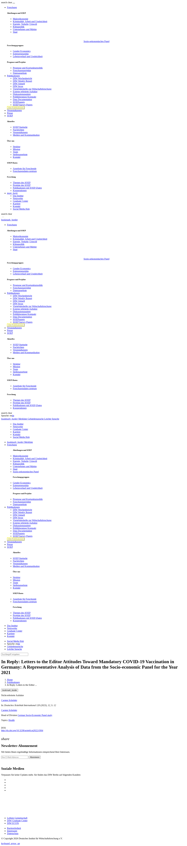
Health (11, 720)
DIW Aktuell (19, 83)
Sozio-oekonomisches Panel (96, 41)
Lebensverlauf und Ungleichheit (28, 56)
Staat (15, 32)
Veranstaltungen (14, 110)
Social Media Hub (21, 209)
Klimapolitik (18, 26)
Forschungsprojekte (22, 70)
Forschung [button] (12, 7)
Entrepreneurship (21, 54)
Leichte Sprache (14, 649)
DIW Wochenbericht (22, 78)
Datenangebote (20, 73)
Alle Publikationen (15, 108)
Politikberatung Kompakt (24, 97)
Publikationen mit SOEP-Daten (27, 188)
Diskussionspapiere (22, 94)
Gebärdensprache (15, 646)
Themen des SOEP (22, 182)
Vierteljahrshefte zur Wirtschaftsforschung (32, 89)
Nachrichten (18, 130)
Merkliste (20, 442)
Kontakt (16, 157)
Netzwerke (18, 198)
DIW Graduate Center (17, 820)
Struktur (16, 146)
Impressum (12, 831)
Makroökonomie (20, 19)
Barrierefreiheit (14, 828)
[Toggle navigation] (14, 3)
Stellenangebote (20, 154)
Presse (10, 113)
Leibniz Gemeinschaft (17, 818)
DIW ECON (13, 823)
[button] (7, 2)
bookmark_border (9, 220)
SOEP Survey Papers (22, 104)
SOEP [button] (10, 115)
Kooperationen (20, 190)
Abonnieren (34, 757)
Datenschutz (12, 833)
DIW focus (18, 86)
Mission (16, 149)
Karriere (16, 203)
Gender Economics (22, 51)
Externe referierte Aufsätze (25, 91)
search (4, 2)
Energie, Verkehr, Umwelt (25, 24)
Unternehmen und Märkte (25, 29)
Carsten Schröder (9, 700)
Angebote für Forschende (24, 168)
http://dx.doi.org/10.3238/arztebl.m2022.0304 (22, 730)
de (13, 415)
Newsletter (6, 762)
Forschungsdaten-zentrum (25, 171)
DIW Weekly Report (22, 81)
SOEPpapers (19, 102)
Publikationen (13, 682)
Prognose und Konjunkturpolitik (28, 68)
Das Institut (18, 196)
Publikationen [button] (13, 76)
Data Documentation (22, 99)
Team (15, 152)
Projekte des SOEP (22, 185)
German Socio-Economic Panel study (35, 715)
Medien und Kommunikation (26, 135)
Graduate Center (20, 201)
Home (10, 679)
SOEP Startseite (20, 127)
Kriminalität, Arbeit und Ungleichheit (30, 21)
